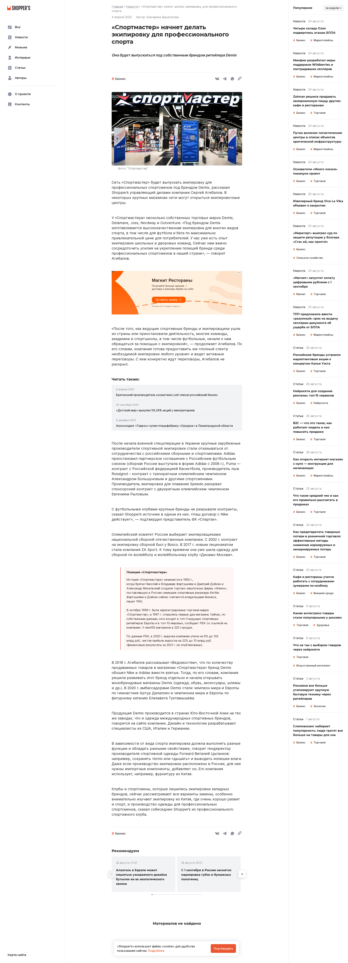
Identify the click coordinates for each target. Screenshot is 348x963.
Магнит (301, 294)
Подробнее (155, 950)
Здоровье (322, 625)
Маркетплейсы (323, 40)
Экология (320, 706)
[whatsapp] (232, 79)
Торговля (320, 112)
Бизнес (120, 79)
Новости (132, 6)
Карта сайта (17, 955)
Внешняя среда (323, 593)
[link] (177, 395)
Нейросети (321, 402)
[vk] (217, 79)
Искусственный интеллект (313, 665)
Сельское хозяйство (309, 257)
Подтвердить (223, 948)
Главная (117, 6)
